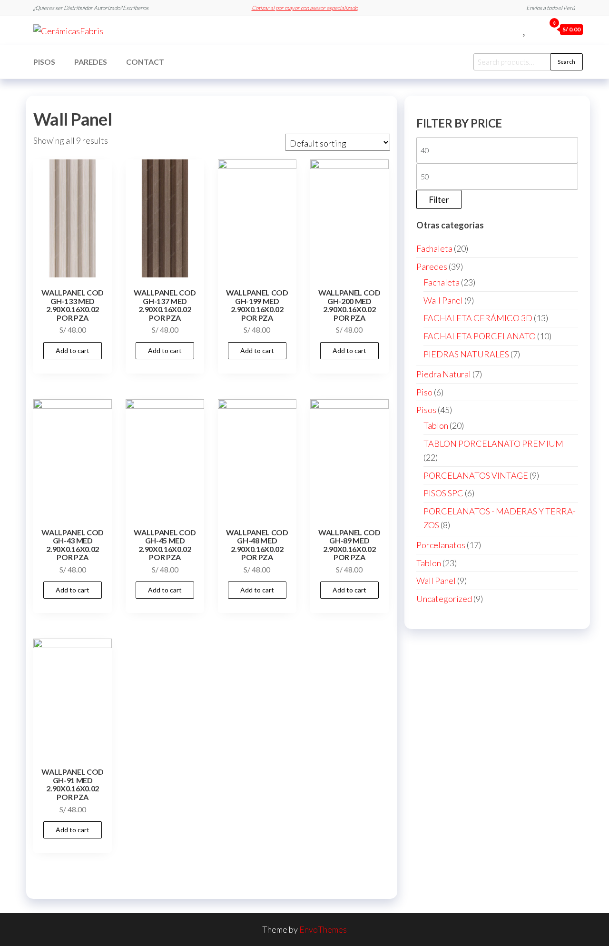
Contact (145, 61)
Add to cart (72, 350)
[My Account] (535, 29)
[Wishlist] (525, 29)
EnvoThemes (323, 929)
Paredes (90, 61)
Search (566, 62)
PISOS (44, 61)
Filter (439, 199)
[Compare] (514, 29)
